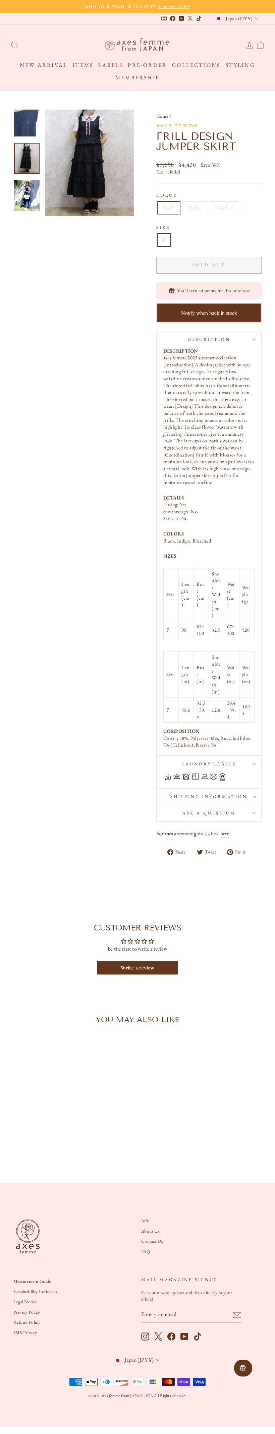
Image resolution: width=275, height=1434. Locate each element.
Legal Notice (25, 1302)
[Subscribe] (237, 1315)
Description (208, 339)
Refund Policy (26, 1322)
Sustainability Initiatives (35, 1291)
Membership (137, 77)
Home (162, 116)
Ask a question (208, 813)
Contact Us (152, 1241)
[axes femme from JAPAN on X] (158, 1336)
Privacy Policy (26, 1312)
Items (82, 65)
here (224, 833)
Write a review (137, 967)
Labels (110, 65)
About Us (150, 1231)
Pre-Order (147, 65)
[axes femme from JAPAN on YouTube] (184, 1336)
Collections (196, 65)
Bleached (223, 207)
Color (167, 195)
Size (163, 227)
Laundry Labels (209, 764)
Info (145, 1221)
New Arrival (43, 65)
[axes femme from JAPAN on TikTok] (198, 1336)
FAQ (145, 1251)
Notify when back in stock (209, 312)
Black (169, 207)
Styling (240, 65)
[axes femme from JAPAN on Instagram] (145, 1336)
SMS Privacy (25, 1332)
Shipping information (209, 796)
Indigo (194, 207)
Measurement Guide (32, 1281)
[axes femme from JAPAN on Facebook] (171, 1336)
